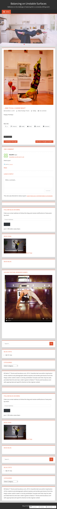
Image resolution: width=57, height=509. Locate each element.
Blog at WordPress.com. (28, 506)
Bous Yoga (29, 253)
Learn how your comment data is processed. (40, 196)
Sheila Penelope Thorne (23, 110)
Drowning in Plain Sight (10, 142)
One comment (42, 110)
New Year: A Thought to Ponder (43, 142)
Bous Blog (7, 261)
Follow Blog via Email (12, 210)
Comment (48, 190)
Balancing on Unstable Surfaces (28, 3)
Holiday (34, 110)
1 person (11, 164)
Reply (5, 167)
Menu (7, 12)
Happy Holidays (8, 136)
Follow (7, 224)
